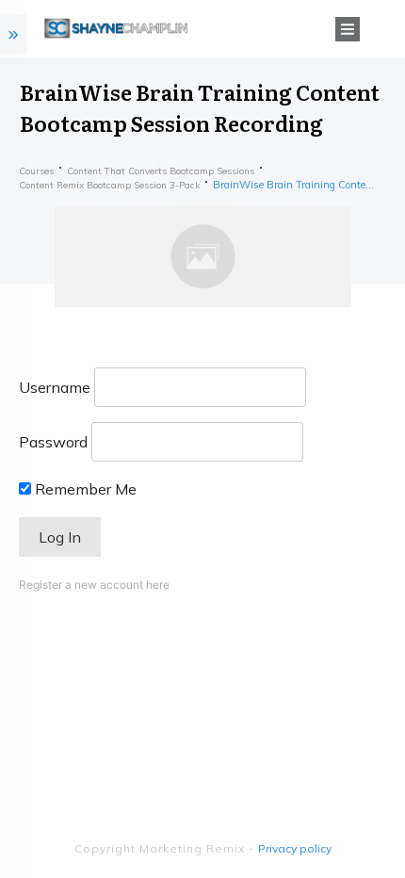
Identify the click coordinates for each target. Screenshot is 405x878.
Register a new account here (94, 584)
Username (54, 387)
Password (53, 441)
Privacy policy (295, 848)
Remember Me (84, 489)
